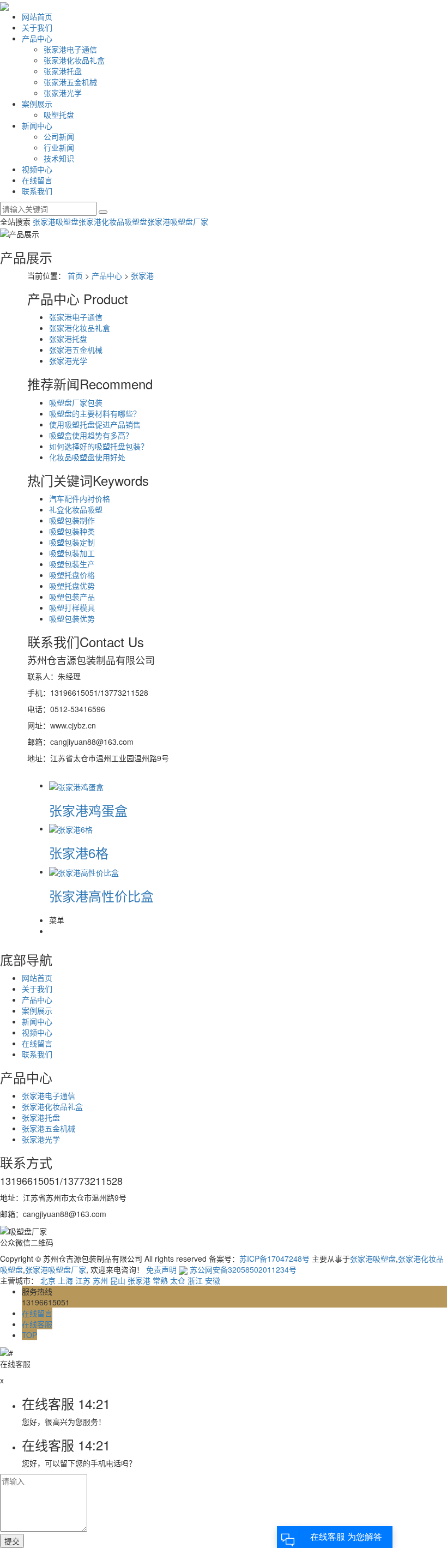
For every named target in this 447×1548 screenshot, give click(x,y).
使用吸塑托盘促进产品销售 (95, 424)
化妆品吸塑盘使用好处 (87, 456)
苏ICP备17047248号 (274, 1258)
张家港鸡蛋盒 (88, 810)
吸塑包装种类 (72, 531)
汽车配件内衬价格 (79, 498)
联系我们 (37, 190)
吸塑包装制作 (72, 520)
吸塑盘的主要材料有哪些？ (95, 413)
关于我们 (37, 27)
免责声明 (161, 1269)
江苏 (82, 1280)
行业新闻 (59, 147)
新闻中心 (37, 125)
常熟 (160, 1280)
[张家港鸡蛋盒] (76, 785)
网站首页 (37, 16)
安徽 (212, 1280)
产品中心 (37, 38)
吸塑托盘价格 (72, 574)
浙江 (195, 1280)
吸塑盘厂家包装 (75, 402)
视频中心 (37, 169)
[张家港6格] (71, 828)
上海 (65, 1280)
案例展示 (37, 103)
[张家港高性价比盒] (84, 871)
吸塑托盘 (59, 114)
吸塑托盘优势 (72, 585)
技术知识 (59, 158)
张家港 (142, 275)
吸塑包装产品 (72, 596)
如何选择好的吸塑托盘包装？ (98, 446)
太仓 (177, 1280)
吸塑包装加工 (72, 552)
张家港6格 (78, 852)
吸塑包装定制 (72, 542)
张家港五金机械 (70, 81)
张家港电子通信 (70, 49)
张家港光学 (63, 92)
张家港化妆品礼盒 (74, 60)
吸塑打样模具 (72, 607)
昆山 (117, 1280)
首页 (75, 275)
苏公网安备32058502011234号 (242, 1269)
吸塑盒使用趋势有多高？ (91, 435)
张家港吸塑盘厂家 (177, 221)
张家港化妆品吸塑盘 (112, 221)
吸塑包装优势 (72, 618)
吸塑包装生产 (72, 563)
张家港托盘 (63, 70)
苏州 (100, 1280)
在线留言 (37, 179)
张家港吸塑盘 (55, 221)
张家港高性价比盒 (101, 895)
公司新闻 (59, 136)
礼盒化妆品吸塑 (75, 509)
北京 (48, 1280)
